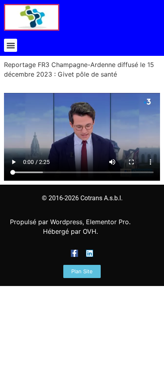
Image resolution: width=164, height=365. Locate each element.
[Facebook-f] (74, 253)
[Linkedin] (89, 253)
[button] (10, 45)
